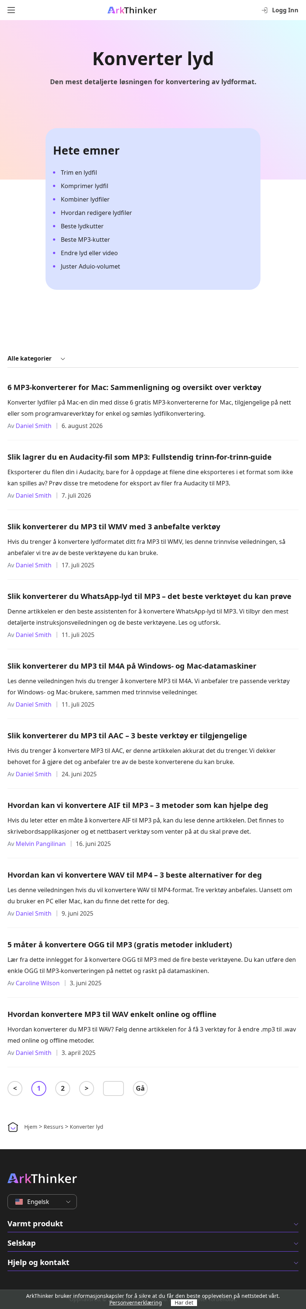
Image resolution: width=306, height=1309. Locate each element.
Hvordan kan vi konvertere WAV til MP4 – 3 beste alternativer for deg (134, 875)
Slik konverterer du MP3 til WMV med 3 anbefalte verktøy (113, 527)
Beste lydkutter (82, 226)
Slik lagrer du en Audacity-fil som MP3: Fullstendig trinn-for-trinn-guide (139, 457)
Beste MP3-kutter (85, 239)
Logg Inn (285, 10)
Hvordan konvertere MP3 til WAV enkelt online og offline (111, 1014)
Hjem (30, 1126)
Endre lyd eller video (89, 253)
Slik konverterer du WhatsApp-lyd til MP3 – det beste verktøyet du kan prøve (149, 596)
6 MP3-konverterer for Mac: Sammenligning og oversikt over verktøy (134, 387)
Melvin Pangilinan (41, 844)
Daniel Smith (33, 426)
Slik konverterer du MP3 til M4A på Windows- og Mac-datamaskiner (131, 666)
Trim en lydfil (79, 172)
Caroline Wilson (38, 983)
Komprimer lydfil (84, 186)
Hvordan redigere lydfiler (96, 213)
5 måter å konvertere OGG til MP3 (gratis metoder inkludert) (119, 944)
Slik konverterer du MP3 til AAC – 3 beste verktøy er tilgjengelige (127, 735)
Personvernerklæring (135, 1302)
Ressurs (53, 1126)
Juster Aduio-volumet (90, 266)
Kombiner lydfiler (85, 199)
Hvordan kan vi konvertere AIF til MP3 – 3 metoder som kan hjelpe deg (137, 805)
